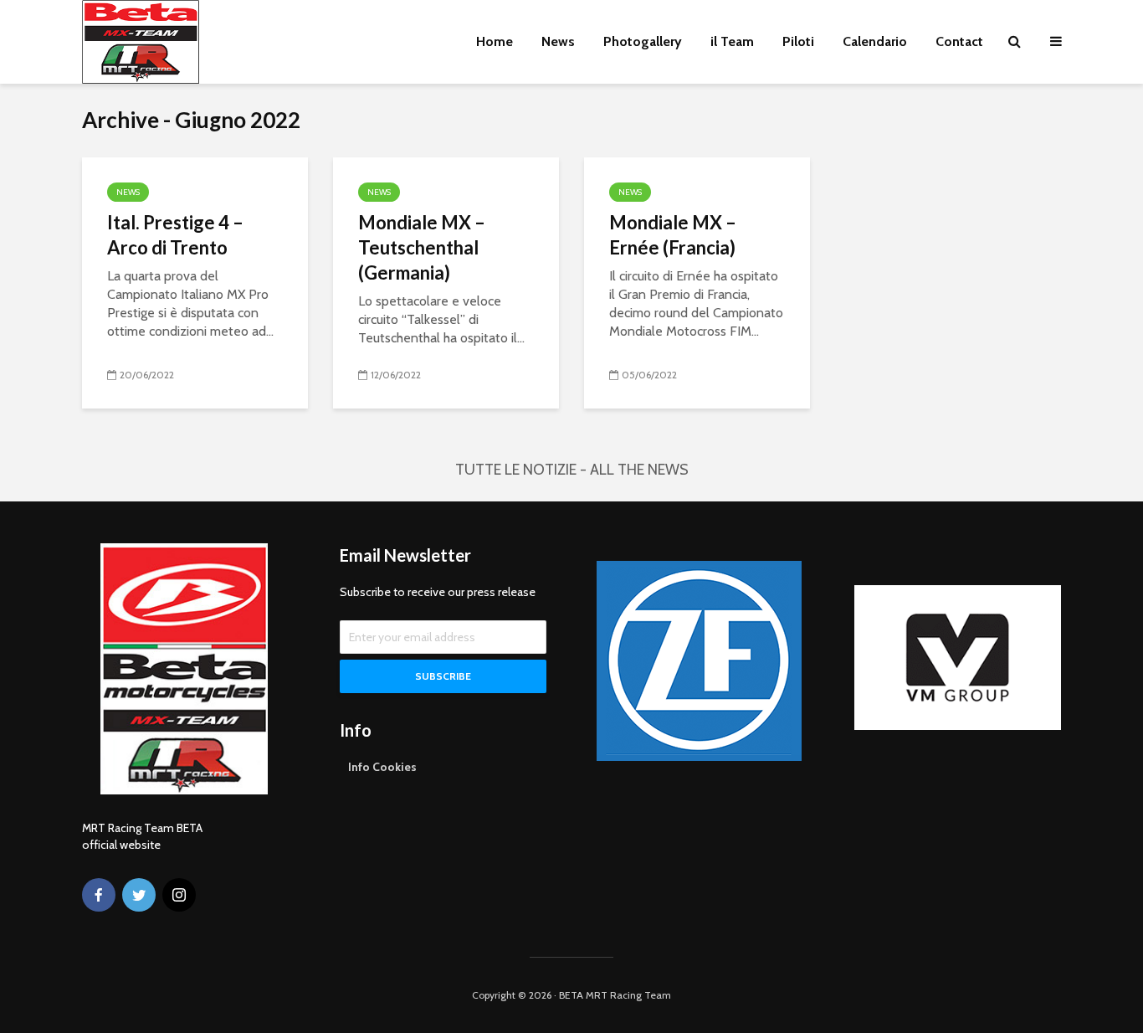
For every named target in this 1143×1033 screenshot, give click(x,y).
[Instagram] (179, 895)
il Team (732, 41)
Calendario (875, 41)
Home (494, 41)
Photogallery (642, 41)
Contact (959, 41)
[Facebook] (98, 895)
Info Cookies (382, 766)
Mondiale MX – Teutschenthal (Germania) (421, 247)
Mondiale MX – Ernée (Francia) (672, 235)
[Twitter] (139, 895)
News (558, 41)
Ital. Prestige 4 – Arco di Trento (175, 235)
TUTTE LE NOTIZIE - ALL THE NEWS (572, 469)
